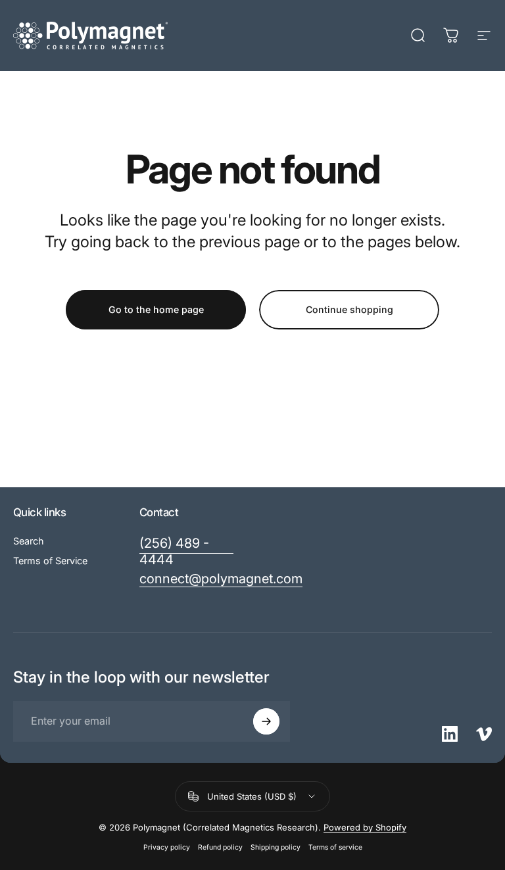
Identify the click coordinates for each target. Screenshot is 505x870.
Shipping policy (276, 847)
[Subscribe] (266, 721)
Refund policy (220, 847)
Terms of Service (50, 560)
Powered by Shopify (365, 827)
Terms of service (335, 847)
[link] (186, 551)
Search (28, 540)
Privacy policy (166, 847)
